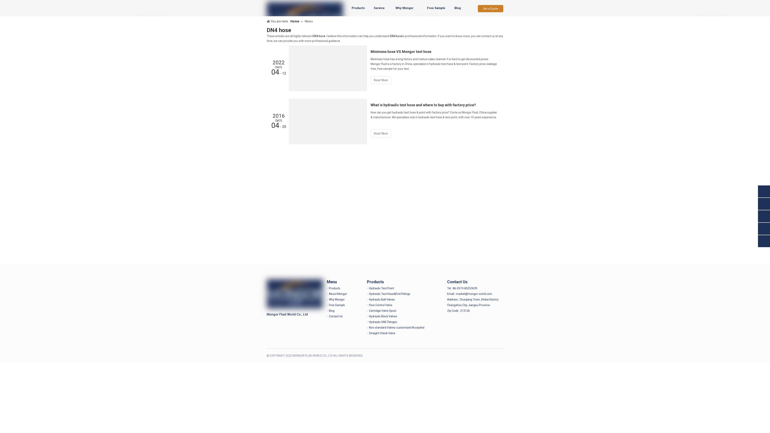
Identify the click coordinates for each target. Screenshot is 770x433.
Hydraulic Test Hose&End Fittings (389, 293)
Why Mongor (337, 299)
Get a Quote (490, 8)
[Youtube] (499, 355)
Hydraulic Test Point (381, 288)
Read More (381, 80)
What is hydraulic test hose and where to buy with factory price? (423, 105)
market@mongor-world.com (474, 293)
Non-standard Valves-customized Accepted (396, 327)
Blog (331, 310)
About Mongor (338, 293)
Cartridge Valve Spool (382, 310)
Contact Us (336, 316)
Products (334, 288)
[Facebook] (479, 355)
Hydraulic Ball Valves (382, 299)
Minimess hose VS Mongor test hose (401, 52)
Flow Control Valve (380, 305)
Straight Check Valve (382, 333)
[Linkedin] (486, 355)
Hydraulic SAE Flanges (383, 322)
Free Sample (337, 305)
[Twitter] (493, 355)
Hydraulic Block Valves (383, 316)
